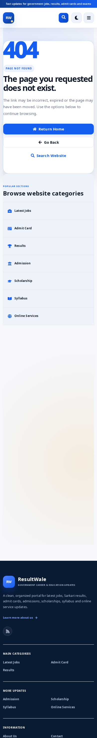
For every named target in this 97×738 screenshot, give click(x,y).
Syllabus (9, 707)
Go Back (51, 142)
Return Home (51, 128)
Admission (11, 699)
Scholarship (60, 699)
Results (8, 670)
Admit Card (59, 662)
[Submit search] (63, 18)
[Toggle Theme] (76, 18)
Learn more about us (18, 617)
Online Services (63, 707)
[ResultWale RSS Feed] (7, 631)
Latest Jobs (11, 662)
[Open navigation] (89, 18)
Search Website (51, 155)
